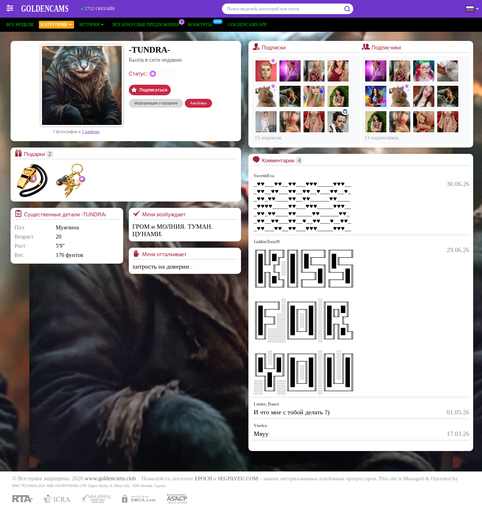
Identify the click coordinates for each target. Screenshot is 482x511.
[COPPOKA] (266, 71)
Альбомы (198, 103)
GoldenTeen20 (266, 241)
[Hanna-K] (423, 96)
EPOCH (203, 478)
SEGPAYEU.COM (238, 478)
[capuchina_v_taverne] (314, 96)
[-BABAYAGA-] (290, 121)
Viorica (260, 425)
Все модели (20, 24)
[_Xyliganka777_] (314, 71)
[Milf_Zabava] (314, 121)
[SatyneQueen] (266, 121)
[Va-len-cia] (447, 71)
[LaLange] (338, 121)
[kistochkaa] (338, 71)
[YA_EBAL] (266, 96)
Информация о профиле (156, 103)
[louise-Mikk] (423, 121)
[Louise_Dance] (290, 71)
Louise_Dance (266, 404)
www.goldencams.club (110, 478)
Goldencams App (247, 24)
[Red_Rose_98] (290, 96)
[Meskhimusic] (375, 96)
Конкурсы (200, 24)
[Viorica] (338, 96)
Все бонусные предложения (146, 24)
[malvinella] (423, 71)
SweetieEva (264, 175)
